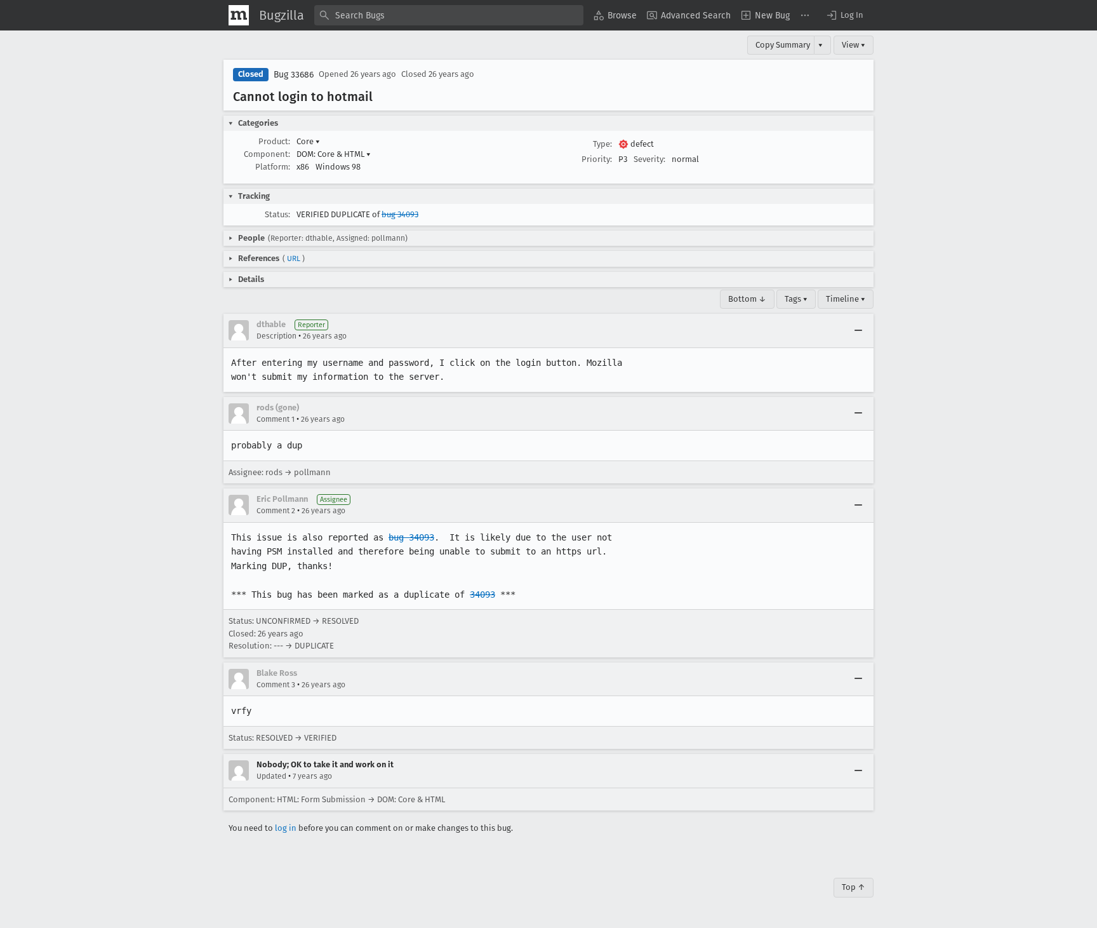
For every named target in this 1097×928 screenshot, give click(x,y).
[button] (844, 15)
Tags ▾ (796, 299)
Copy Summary (782, 45)
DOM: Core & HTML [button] (333, 154)
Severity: (649, 159)
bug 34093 (400, 214)
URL (293, 258)
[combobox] (448, 15)
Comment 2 (275, 510)
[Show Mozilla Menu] (239, 15)
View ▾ (853, 45)
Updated (271, 776)
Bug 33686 (294, 74)
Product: (274, 141)
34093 (482, 594)
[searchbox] (448, 15)
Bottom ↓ (747, 299)
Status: (277, 214)
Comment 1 (275, 419)
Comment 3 (275, 684)
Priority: (597, 159)
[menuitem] (615, 15)
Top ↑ (853, 887)
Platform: (272, 166)
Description (276, 336)
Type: (602, 144)
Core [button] (308, 141)
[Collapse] (858, 330)
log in (285, 828)
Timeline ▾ (845, 299)
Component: (267, 154)
